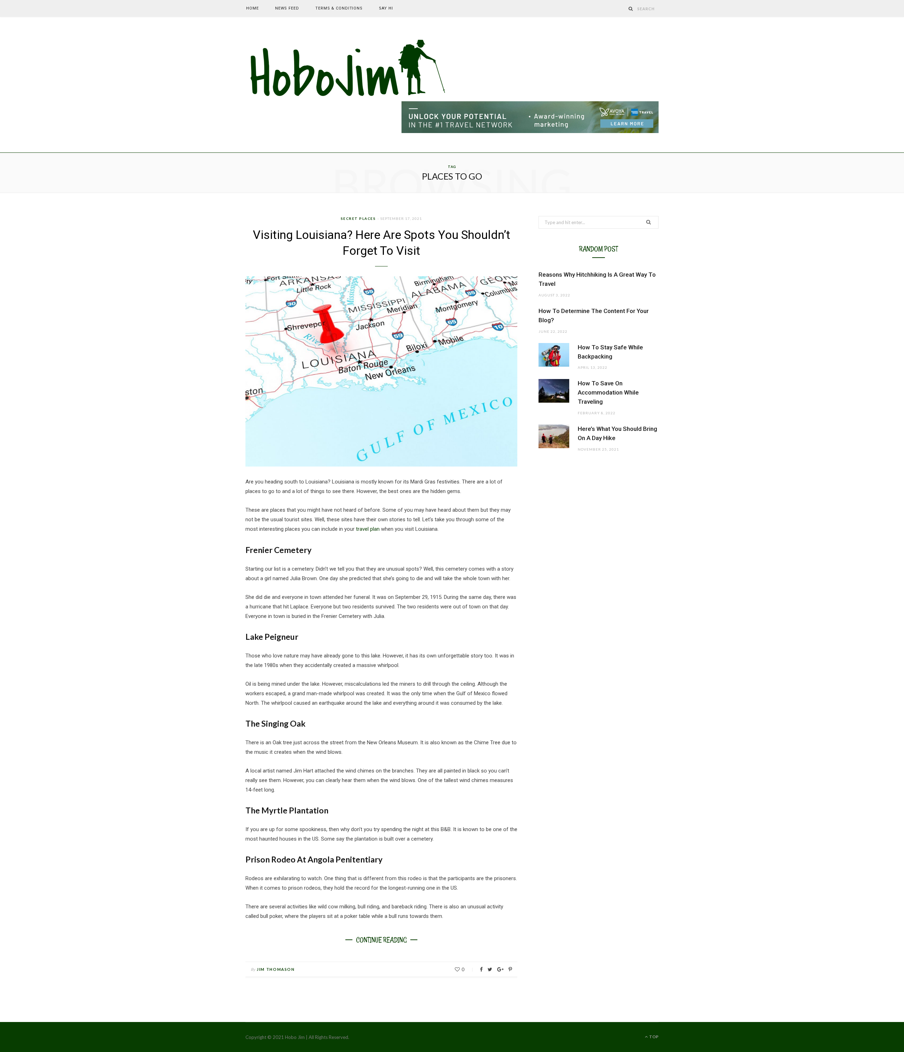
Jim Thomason (276, 969)
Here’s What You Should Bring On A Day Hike (617, 433)
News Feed (287, 8)
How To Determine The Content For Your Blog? (594, 315)
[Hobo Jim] (348, 68)
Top (653, 1036)
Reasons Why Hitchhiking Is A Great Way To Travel (597, 279)
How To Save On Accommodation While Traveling (608, 392)
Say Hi (386, 8)
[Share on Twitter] (490, 969)
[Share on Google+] (500, 969)
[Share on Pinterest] (510, 969)
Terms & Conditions (339, 8)
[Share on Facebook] (481, 969)
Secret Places (358, 218)
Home (252, 8)
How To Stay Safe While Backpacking (610, 352)
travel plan (367, 529)
